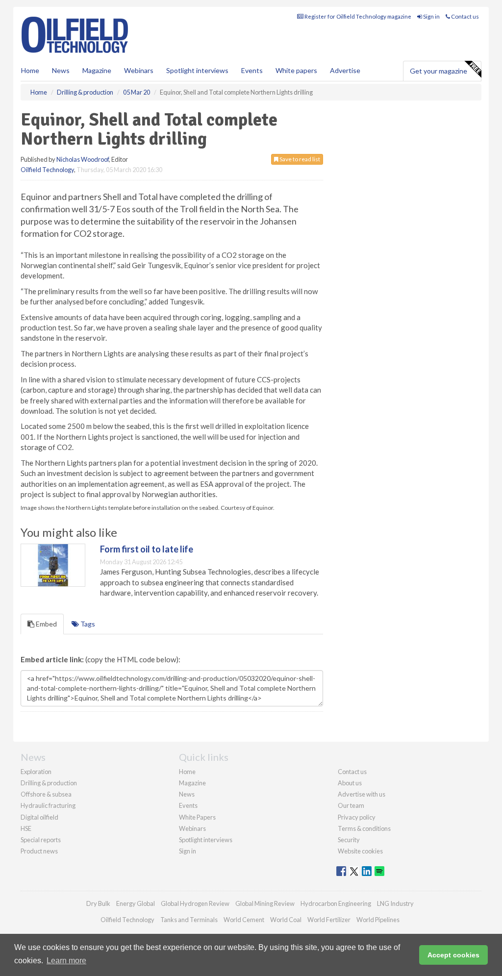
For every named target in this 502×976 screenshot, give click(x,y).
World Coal (285, 920)
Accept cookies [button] (453, 955)
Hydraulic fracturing (48, 805)
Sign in (431, 16)
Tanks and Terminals (189, 920)
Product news (39, 851)
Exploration (36, 772)
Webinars (138, 70)
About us (350, 783)
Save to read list (299, 159)
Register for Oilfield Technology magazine (357, 16)
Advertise (345, 70)
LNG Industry (395, 903)
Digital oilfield (39, 817)
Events (252, 70)
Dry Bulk (98, 903)
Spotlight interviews (197, 70)
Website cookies (360, 851)
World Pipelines (378, 920)
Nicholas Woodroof (82, 159)
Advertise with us (361, 794)
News (187, 794)
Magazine (96, 70)
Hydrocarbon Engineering (336, 903)
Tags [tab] (87, 624)
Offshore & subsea (46, 794)
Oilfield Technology (47, 170)
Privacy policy (357, 817)
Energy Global (135, 903)
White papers (296, 70)
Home (30, 70)
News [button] (61, 70)
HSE (26, 828)
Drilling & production (49, 783)
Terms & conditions (364, 828)
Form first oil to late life (146, 549)
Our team (351, 805)
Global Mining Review (265, 903)
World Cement (244, 920)
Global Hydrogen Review (195, 903)
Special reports (41, 840)
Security (349, 840)
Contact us (464, 16)
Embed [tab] (45, 624)
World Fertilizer (329, 920)
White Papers (197, 817)
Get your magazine (438, 71)
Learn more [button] (66, 960)
